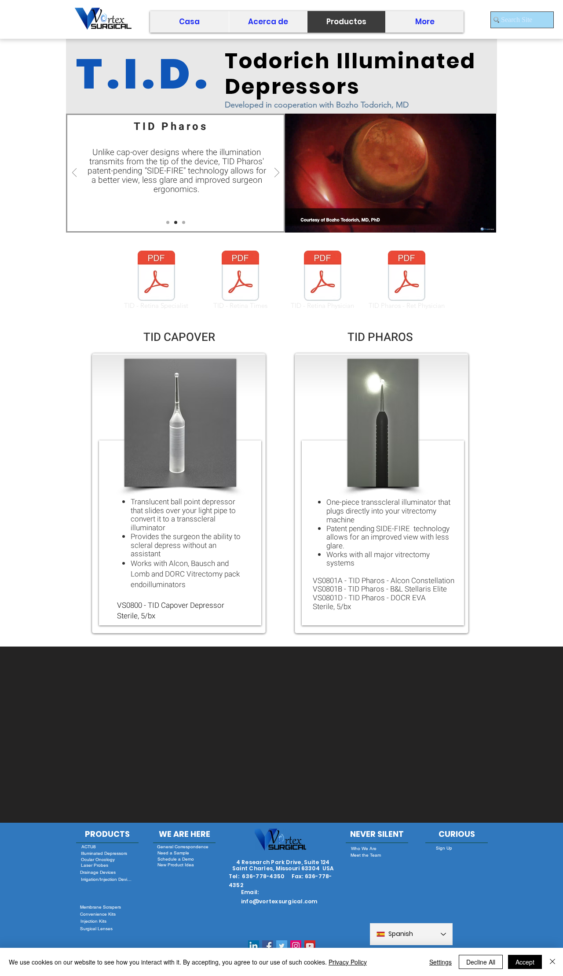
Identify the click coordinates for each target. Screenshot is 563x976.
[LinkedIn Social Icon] (253, 945)
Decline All (480, 962)
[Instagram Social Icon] (295, 945)
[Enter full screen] (484, 220)
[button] (268, 22)
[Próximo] (276, 173)
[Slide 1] (167, 222)
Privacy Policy (348, 962)
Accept (524, 962)
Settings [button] (440, 962)
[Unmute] (311, 220)
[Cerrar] (552, 962)
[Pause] (296, 220)
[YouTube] (309, 945)
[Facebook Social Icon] (267, 945)
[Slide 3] (183, 222)
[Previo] (74, 173)
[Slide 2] (175, 222)
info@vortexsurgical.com (279, 901)
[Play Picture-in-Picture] (469, 220)
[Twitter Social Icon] (281, 945)
